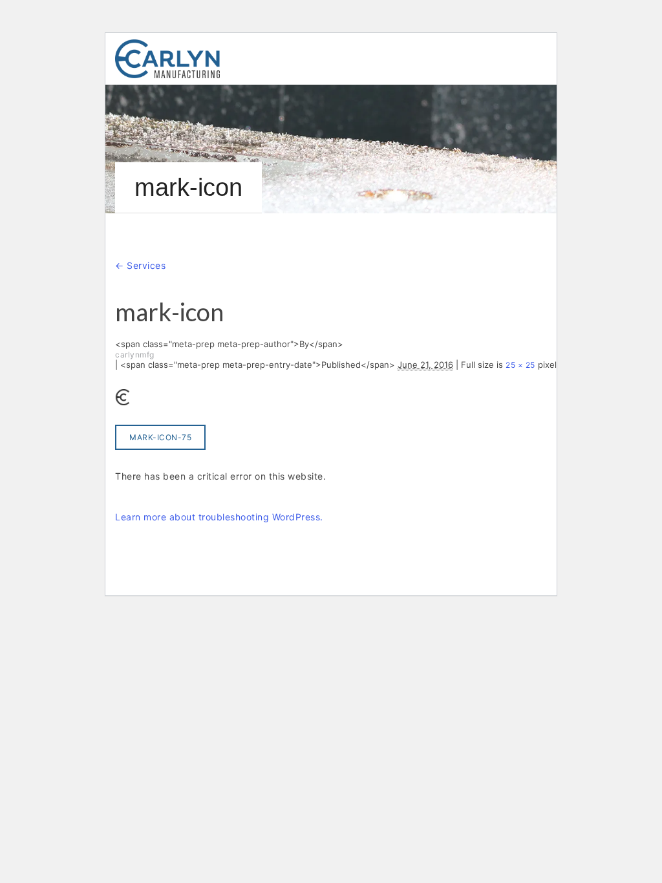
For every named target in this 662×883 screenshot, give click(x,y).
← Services (140, 265)
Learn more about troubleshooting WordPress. (219, 516)
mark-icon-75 (160, 437)
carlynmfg (135, 354)
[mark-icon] (123, 396)
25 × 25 (520, 365)
